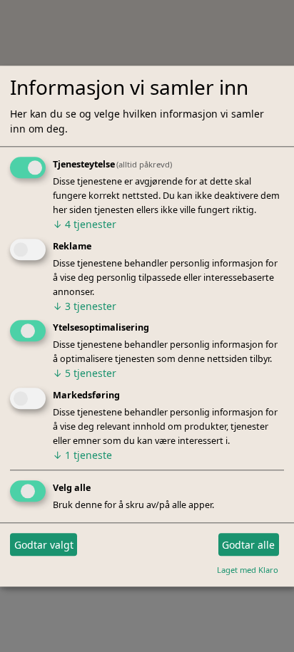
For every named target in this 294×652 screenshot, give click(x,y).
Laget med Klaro (247, 569)
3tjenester (84, 306)
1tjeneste (82, 455)
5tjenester (84, 374)
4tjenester (84, 224)
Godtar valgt (44, 545)
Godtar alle (248, 545)
